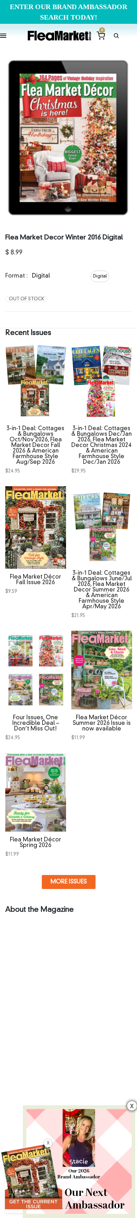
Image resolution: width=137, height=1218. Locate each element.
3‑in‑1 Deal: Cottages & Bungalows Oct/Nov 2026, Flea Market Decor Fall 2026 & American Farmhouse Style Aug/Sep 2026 (35, 445)
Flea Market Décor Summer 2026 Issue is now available (101, 723)
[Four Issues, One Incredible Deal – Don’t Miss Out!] (35, 670)
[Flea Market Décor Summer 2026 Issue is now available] (101, 670)
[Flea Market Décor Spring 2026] (35, 792)
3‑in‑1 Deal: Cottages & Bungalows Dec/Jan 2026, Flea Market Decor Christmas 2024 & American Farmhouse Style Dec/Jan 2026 (101, 445)
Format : (16, 276)
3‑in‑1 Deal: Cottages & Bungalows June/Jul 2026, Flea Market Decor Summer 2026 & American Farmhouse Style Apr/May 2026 (101, 590)
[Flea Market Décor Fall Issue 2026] (35, 527)
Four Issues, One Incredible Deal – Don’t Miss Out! (35, 723)
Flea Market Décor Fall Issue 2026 (35, 580)
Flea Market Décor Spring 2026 (35, 842)
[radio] (100, 276)
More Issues (69, 882)
